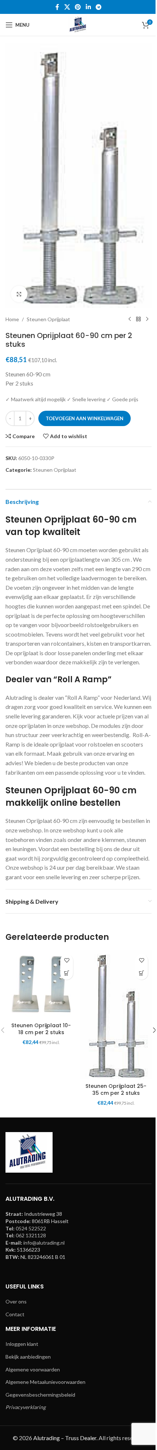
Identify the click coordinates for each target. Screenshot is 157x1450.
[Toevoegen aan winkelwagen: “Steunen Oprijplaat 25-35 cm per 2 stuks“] (141, 973)
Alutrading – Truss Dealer (64, 1437)
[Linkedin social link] (88, 6)
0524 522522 (31, 1228)
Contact (14, 1314)
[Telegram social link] (98, 6)
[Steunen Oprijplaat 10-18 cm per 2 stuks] (41, 984)
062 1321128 (31, 1235)
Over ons (16, 1301)
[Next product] (147, 319)
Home (12, 319)
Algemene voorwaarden (32, 1369)
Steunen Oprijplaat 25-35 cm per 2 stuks (115, 1089)
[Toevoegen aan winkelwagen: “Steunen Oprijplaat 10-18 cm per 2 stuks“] (66, 973)
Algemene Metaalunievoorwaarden (45, 1382)
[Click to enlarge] (19, 294)
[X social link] (67, 6)
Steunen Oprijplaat (48, 319)
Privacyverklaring (25, 1407)
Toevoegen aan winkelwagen (84, 418)
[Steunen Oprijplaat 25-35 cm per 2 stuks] (116, 1014)
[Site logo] (78, 24)
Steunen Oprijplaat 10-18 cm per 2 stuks (41, 1029)
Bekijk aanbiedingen (28, 1357)
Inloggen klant (21, 1344)
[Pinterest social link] (78, 6)
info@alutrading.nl (44, 1243)
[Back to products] (138, 319)
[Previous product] (129, 319)
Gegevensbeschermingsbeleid (40, 1395)
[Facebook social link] (57, 6)
